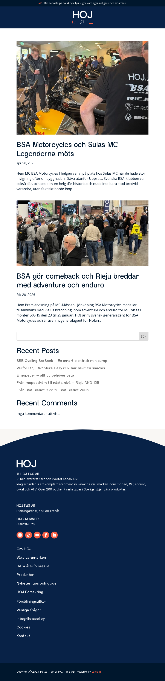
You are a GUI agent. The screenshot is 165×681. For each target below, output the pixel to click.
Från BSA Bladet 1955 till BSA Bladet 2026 (53, 390)
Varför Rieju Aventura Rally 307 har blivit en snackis (61, 368)
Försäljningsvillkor (31, 601)
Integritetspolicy (31, 619)
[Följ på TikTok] (28, 535)
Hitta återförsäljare (33, 566)
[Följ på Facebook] (45, 535)
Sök (143, 336)
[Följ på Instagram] (20, 535)
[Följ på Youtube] (37, 535)
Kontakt (23, 636)
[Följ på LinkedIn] (54, 535)
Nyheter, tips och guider (37, 583)
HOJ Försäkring (30, 592)
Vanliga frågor (29, 610)
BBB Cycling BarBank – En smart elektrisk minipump (62, 361)
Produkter (25, 575)
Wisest (96, 672)
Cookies (23, 627)
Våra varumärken (31, 558)
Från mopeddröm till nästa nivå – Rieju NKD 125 (58, 383)
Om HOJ (24, 549)
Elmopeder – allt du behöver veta (45, 375)
